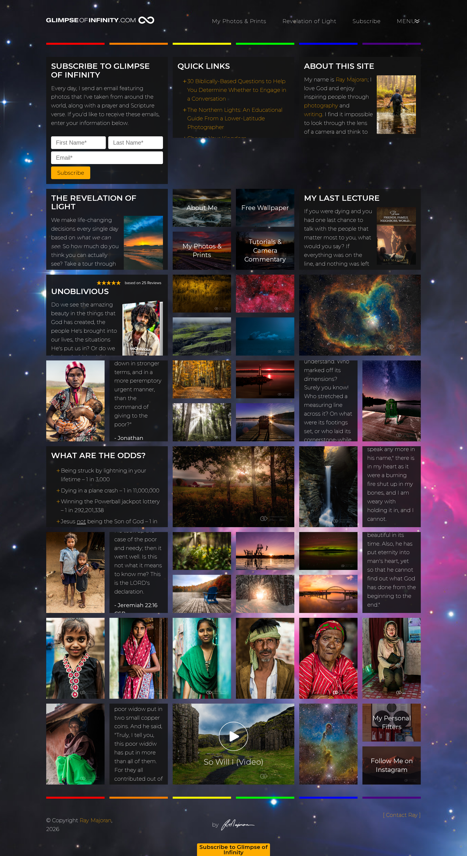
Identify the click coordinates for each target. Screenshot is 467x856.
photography (321, 105)
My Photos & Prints (239, 21)
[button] (70, 172)
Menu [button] (409, 21)
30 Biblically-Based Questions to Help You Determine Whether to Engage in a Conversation (236, 90)
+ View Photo (324, 328)
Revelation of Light (309, 21)
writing (313, 114)
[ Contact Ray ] (402, 815)
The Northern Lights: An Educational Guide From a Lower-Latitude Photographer (234, 118)
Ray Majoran (352, 79)
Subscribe (366, 21)
